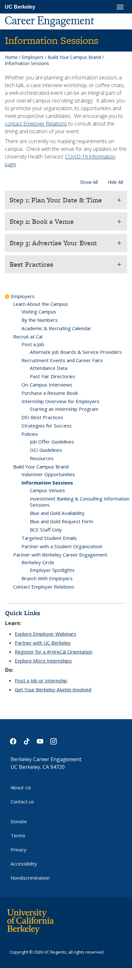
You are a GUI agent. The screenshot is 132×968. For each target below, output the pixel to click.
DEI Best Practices (42, 417)
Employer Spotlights (52, 570)
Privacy (19, 849)
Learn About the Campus (40, 304)
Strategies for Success (46, 425)
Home (11, 57)
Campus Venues (47, 490)
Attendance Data (48, 368)
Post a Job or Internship (41, 680)
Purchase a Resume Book (49, 393)
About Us (21, 787)
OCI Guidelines (46, 450)
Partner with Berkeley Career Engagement (60, 554)
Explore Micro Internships (43, 660)
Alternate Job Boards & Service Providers (76, 352)
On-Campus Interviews (46, 384)
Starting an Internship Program (64, 409)
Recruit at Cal (27, 336)
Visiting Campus (38, 311)
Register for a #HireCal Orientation (53, 651)
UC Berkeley (20, 7)
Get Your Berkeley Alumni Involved (53, 689)
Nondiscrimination (30, 877)
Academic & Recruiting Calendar (56, 328)
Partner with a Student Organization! (61, 546)
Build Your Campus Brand (74, 57)
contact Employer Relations (36, 123)
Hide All (115, 182)
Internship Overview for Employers (60, 401)
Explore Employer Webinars (45, 633)
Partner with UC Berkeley (43, 642)
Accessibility (24, 863)
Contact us (22, 801)
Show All (89, 182)
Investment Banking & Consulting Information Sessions (79, 501)
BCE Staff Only (46, 529)
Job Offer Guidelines (52, 441)
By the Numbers (39, 320)
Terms (18, 835)
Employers (33, 57)
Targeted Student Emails (49, 538)
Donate (19, 821)
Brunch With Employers (47, 578)
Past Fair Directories (52, 376)
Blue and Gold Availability (57, 513)
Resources (42, 458)
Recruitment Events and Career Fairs (62, 360)
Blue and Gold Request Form (61, 521)
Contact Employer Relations (43, 586)
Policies (29, 434)
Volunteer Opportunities (48, 474)
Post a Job (32, 344)
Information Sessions (47, 482)
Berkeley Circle (37, 562)
